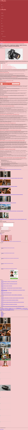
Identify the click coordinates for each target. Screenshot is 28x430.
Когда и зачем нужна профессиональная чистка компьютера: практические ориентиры (11, 194)
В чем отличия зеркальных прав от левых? (6, 65)
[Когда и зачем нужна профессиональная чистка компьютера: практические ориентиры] (5, 193)
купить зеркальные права (14, 76)
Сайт (0, 229)
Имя (0, 227)
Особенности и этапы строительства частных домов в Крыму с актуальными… (9, 268)
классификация (14, 308)
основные (26, 308)
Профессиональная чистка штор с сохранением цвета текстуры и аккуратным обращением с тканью (13, 219)
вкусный (4, 308)
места (20, 308)
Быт (1, 311)
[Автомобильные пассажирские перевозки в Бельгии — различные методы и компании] (5, 384)
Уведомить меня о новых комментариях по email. (6, 230)
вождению (6, 308)
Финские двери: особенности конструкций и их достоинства (7, 263)
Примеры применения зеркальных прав (6, 64)
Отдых (2, 28)
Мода (1, 23)
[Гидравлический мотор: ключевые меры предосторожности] (5, 390)
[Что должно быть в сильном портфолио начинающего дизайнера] (5, 185)
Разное (2, 315)
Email (0, 228)
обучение (24, 308)
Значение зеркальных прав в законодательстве (7, 66)
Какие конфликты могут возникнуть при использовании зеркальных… (9, 67)
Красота (2, 18)
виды (2, 308)
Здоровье (2, 15)
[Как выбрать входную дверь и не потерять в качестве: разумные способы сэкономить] (4, 247)
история (12, 308)
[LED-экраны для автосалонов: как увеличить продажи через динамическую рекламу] (5, 427)
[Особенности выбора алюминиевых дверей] (5, 378)
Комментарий (1, 226)
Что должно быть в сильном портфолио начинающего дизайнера (8, 186)
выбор (8, 308)
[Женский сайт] (3, 1)
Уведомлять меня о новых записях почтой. (5, 231)
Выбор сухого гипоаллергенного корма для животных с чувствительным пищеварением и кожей (11, 241)
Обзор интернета (4, 36)
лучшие (17, 308)
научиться (22, 308)
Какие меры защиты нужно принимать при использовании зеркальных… (9, 68)
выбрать (10, 308)
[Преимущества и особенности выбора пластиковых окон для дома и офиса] (5, 372)
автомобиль (1, 308)
